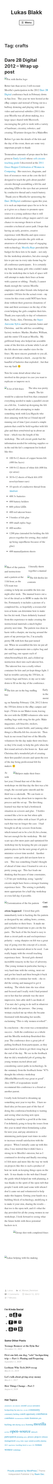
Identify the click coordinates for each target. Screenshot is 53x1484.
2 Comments (13, 1294)
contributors (9, 1418)
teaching (19, 1445)
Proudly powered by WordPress (22, 1470)
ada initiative (16, 1406)
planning (20, 1437)
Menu (28, 22)
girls (39, 1418)
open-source (20, 1431)
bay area (17, 1410)
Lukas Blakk (26, 12)
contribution (41, 1413)
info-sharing (16, 1424)
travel (24, 1445)
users (30, 1445)
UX (33, 1445)
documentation (19, 1418)
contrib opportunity (27, 1413)
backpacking (9, 1410)
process (31, 1436)
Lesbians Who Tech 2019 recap (21, 1367)
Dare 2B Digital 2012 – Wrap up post (21, 66)
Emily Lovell (19, 158)
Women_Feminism (30, 1290)
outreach (34, 1432)
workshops (17, 1450)
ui (27, 1445)
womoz (9, 1449)
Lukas (10, 1290)
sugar (26, 1441)
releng (18, 1441)
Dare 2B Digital (12, 201)
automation (36, 1405)
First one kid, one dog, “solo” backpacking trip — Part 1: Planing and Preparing (26, 1356)
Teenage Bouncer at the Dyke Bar (22, 1346)
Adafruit (13, 491)
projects (37, 1436)
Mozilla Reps (28, 247)
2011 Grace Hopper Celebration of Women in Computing (24, 167)
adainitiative (8, 1406)
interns (23, 1425)
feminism (34, 1418)
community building (12, 1414)
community (34, 1409)
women (38, 1444)
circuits (25, 1410)
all (20, 1290)
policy (25, 1437)
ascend (23, 1405)
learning (29, 1424)
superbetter (11, 1445)
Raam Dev (39, 1474)
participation (10, 1436)
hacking (8, 1424)
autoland (29, 1406)
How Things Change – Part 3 (19, 1386)
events (26, 1418)
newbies (7, 1432)
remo (22, 1441)
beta (21, 1410)
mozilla (40, 1423)
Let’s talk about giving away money (23, 1377)
